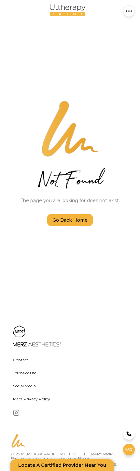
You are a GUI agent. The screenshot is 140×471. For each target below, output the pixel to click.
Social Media (24, 385)
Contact (20, 359)
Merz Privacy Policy (31, 398)
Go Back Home (70, 220)
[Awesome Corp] (64, 337)
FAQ (129, 449)
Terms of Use (24, 372)
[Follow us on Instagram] (16, 412)
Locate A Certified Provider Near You (62, 465)
